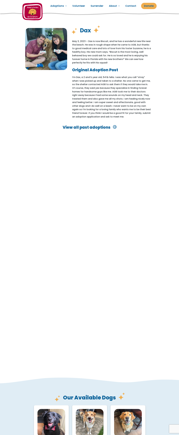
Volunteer (78, 6)
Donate (149, 6)
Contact (130, 6)
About (113, 6)
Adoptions (57, 6)
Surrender (97, 6)
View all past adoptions (86, 127)
